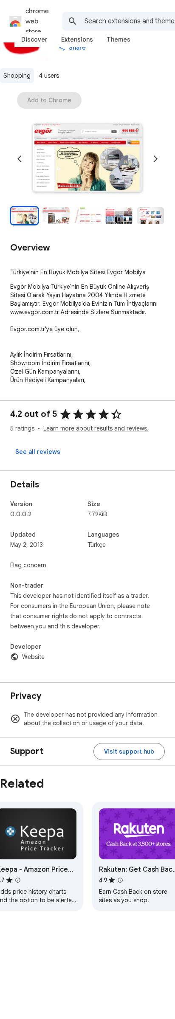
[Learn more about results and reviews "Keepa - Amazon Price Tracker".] (18, 880)
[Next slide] (155, 158)
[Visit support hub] (129, 751)
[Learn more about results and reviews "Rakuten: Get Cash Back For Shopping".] (120, 880)
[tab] (34, 39)
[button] (87, 159)
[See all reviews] (37, 452)
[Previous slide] (19, 158)
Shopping (17, 75)
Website (33, 657)
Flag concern (28, 565)
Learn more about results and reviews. (96, 428)
